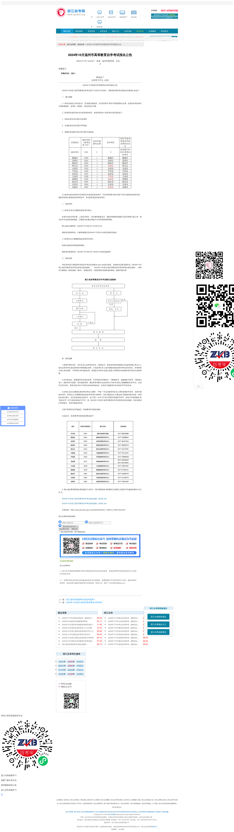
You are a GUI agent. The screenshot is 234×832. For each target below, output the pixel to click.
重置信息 (74, 529)
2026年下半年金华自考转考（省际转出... (123, 631)
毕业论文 (80, 670)
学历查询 (80, 674)
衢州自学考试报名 (131, 812)
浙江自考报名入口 (158, 624)
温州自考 (81, 44)
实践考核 (71, 670)
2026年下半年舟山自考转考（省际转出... (123, 624)
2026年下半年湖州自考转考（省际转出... (123, 637)
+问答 (106, 80)
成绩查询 (71, 666)
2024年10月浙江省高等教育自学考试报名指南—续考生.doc (82, 498)
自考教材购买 (150, 812)
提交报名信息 (64, 529)
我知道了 (100, 77)
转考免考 (62, 674)
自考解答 (152, 31)
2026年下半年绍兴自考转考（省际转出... (123, 634)
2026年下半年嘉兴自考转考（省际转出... (123, 641)
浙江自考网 (71, 44)
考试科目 (164, 31)
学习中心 (140, 31)
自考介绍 (62, 661)
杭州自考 (111, 812)
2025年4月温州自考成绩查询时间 (74, 621)
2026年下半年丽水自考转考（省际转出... (123, 618)
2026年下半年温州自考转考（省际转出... (77, 618)
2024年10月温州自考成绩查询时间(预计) (77, 624)
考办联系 (71, 674)
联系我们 (158, 812)
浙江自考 (77, 812)
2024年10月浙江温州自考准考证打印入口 (77, 631)
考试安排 (91, 31)
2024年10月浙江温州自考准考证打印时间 (84, 602)
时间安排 (80, 661)
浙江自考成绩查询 (158, 632)
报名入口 (115, 31)
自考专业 (103, 31)
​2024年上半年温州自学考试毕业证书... (76, 634)
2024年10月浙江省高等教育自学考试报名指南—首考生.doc (82, 503)
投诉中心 (154, 826)
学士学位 (62, 670)
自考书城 (128, 31)
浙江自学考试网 (119, 812)
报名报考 (79, 31)
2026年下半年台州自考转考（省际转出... (123, 621)
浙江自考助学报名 (158, 616)
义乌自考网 (141, 812)
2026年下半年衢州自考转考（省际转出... (123, 628)
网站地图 (165, 812)
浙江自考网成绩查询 (87, 812)
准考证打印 (62, 666)
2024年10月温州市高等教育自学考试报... (77, 641)
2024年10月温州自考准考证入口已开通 (77, 628)
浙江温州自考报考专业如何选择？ (81, 599)
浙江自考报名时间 (101, 812)
